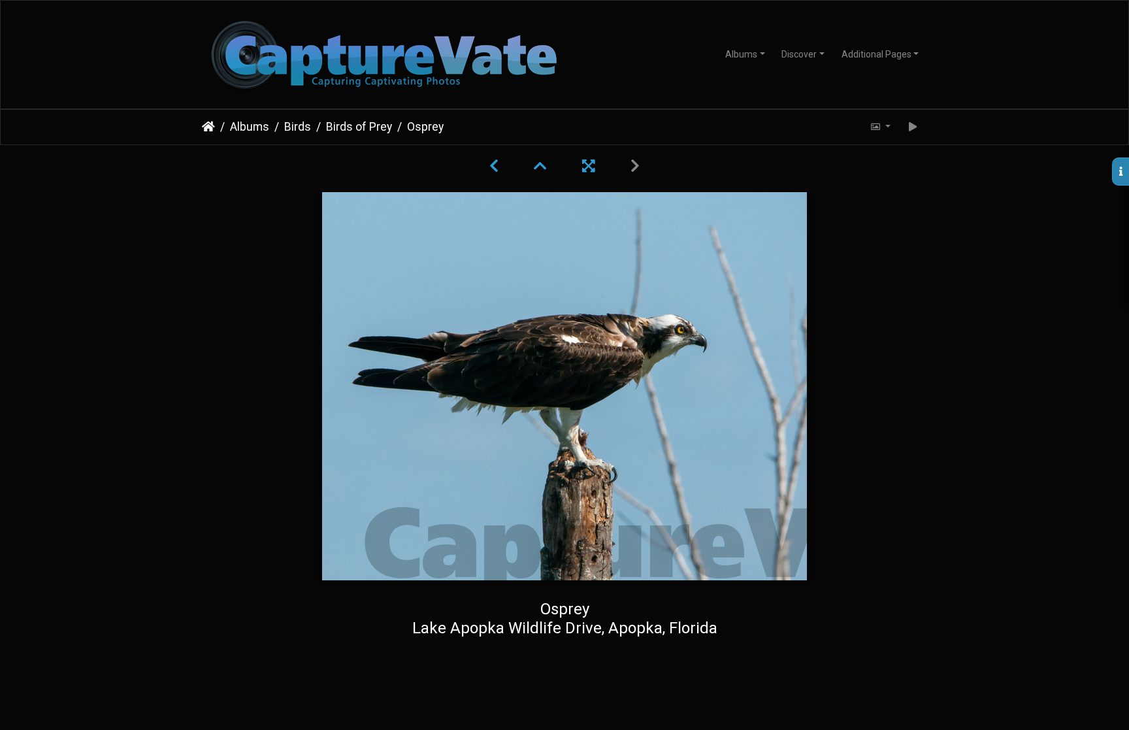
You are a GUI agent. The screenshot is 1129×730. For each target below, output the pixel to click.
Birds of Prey (359, 126)
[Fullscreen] (590, 166)
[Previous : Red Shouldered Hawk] (496, 166)
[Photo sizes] (880, 127)
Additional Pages (876, 54)
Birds (297, 126)
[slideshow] (913, 127)
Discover (799, 54)
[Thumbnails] (542, 166)
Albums (741, 54)
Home (208, 126)
